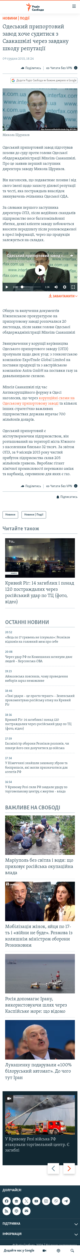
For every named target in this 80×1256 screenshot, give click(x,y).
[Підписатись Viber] (56, 1201)
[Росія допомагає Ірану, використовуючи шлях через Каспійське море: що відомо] (40, 973)
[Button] (31, 68)
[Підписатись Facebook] (7, 1201)
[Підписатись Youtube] (36, 1201)
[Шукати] (72, 1250)
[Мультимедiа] (44, 1250)
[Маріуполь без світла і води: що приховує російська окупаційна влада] (40, 835)
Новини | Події (16, 19)
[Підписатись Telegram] (66, 1201)
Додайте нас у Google (19, 1250)
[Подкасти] (58, 1250)
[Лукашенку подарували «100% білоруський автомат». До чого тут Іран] (40, 1040)
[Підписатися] (26, 1211)
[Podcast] (16, 1211)
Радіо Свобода (26, 261)
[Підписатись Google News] (16, 1201)
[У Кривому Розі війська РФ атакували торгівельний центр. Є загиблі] (40, 1115)
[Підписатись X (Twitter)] (26, 1201)
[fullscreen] (73, 287)
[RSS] (7, 1211)
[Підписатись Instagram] (46, 1201)
